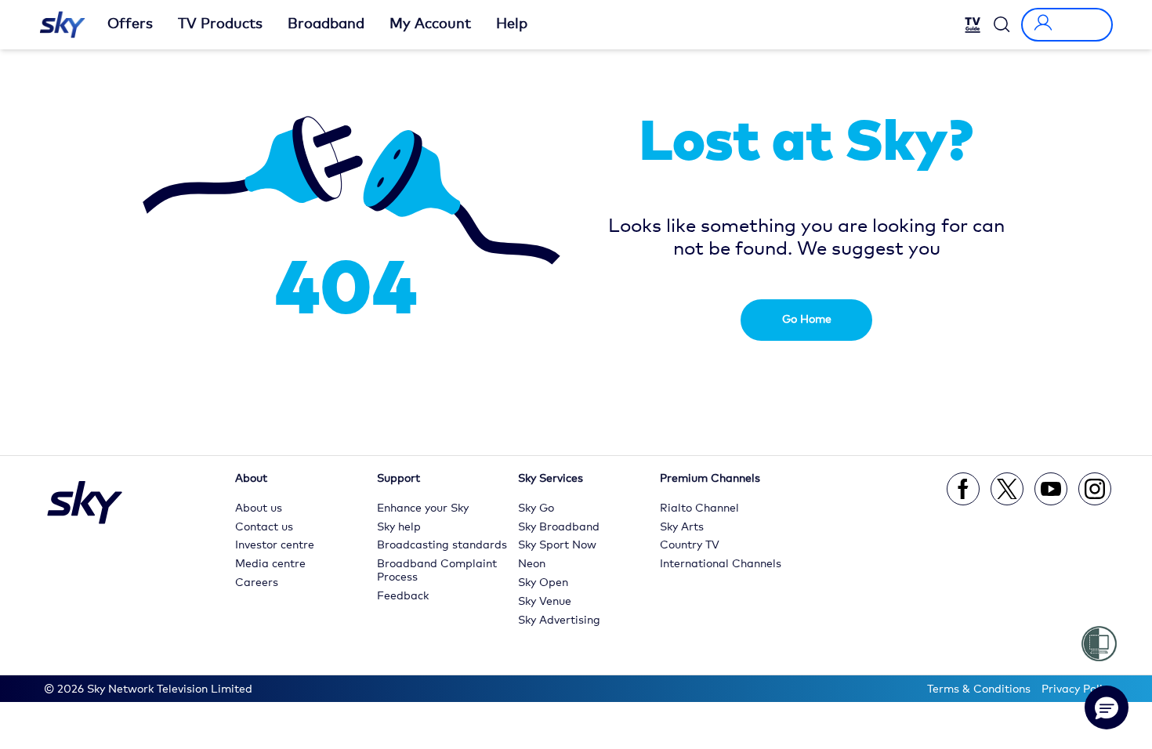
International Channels (720, 564)
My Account (430, 24)
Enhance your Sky (423, 508)
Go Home (806, 319)
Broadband (326, 24)
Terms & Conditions (979, 689)
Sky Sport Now (557, 545)
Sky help (399, 527)
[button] (1106, 707)
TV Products (220, 24)
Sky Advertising (559, 620)
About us (258, 508)
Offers (130, 24)
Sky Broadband (559, 527)
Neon (531, 564)
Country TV (689, 545)
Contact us (264, 527)
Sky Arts (682, 527)
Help (511, 24)
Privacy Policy (1078, 689)
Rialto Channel (699, 508)
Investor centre (274, 545)
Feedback (403, 596)
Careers (256, 582)
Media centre (270, 564)
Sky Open (543, 582)
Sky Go (536, 508)
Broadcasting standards (442, 545)
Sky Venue (544, 601)
